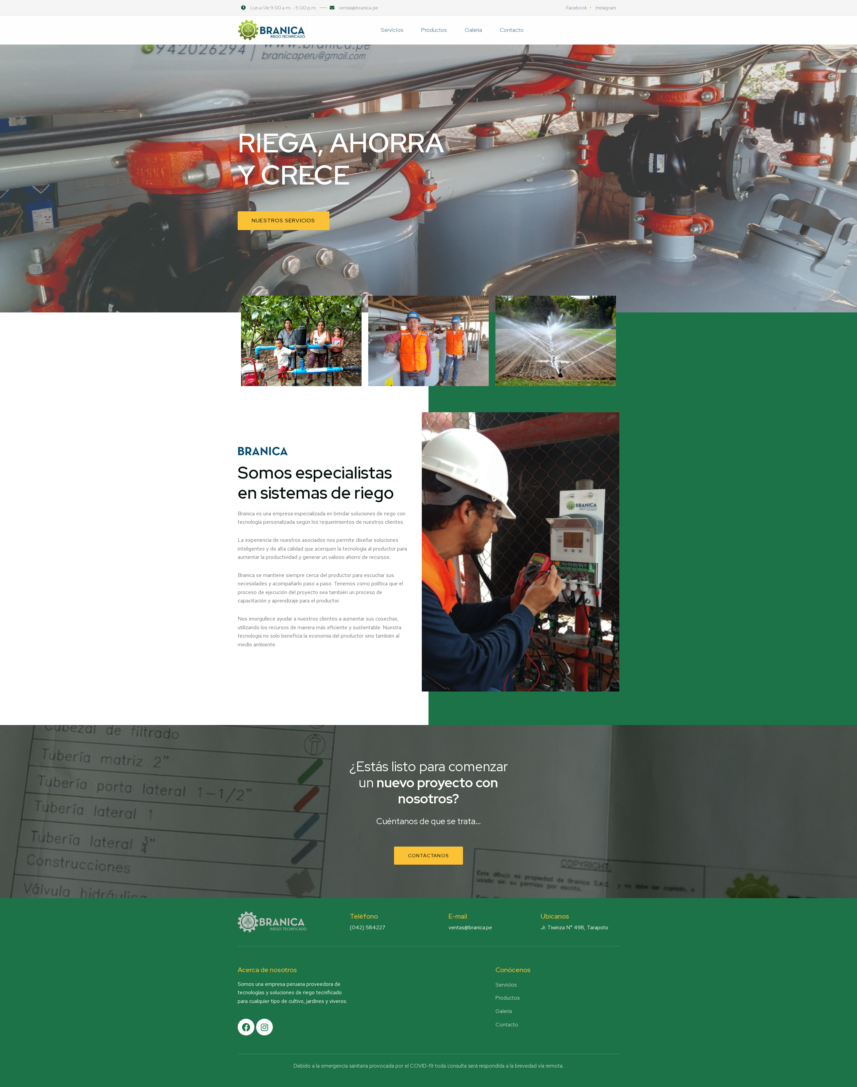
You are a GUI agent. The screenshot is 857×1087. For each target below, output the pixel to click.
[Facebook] (246, 1027)
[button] (283, 220)
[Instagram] (264, 1027)
